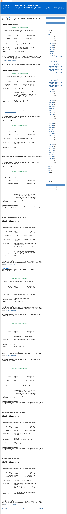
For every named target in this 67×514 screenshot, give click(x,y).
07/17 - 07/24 (51, 110)
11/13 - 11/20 (51, 47)
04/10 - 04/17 (51, 137)
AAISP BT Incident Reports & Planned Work (21, 5)
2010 (49, 176)
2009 (49, 178)
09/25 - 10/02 (51, 91)
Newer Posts (4, 508)
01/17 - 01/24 (51, 160)
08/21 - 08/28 (51, 100)
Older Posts (41, 508)
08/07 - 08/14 (51, 104)
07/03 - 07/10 (51, 114)
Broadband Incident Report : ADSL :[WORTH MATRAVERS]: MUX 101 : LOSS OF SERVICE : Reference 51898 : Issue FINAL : (22, 117)
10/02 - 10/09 (51, 89)
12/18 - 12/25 (51, 38)
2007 (49, 181)
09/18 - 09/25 (51, 93)
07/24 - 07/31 (51, 108)
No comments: (13, 60)
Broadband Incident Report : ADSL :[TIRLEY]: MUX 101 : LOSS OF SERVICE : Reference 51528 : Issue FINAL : (21, 270)
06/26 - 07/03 (51, 116)
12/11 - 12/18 (51, 40)
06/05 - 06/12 (51, 121)
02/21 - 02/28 (51, 150)
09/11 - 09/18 (51, 95)
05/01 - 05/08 (51, 131)
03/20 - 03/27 (51, 142)
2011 (49, 174)
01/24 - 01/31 (51, 158)
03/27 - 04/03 (51, 140)
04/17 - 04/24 (51, 135)
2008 (49, 179)
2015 (49, 166)
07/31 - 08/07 (51, 106)
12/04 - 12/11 (51, 41)
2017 (49, 32)
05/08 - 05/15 (51, 129)
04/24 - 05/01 (51, 133)
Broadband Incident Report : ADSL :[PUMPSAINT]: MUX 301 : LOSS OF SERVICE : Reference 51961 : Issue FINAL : (22, 19)
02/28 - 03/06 (51, 148)
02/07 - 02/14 (51, 154)
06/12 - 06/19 (51, 119)
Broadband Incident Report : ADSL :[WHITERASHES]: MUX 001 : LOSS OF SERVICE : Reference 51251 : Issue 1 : (20, 457)
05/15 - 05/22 (51, 127)
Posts (49, 187)
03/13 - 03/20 (51, 144)
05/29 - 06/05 (51, 123)
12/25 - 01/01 (51, 36)
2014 (49, 168)
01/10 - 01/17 (51, 162)
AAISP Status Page (50, 19)
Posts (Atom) (9, 510)
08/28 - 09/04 (51, 98)
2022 (49, 25)
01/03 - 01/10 (51, 163)
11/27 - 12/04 (51, 43)
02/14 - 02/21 (51, 152)
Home (23, 508)
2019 (49, 28)
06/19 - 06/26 (51, 118)
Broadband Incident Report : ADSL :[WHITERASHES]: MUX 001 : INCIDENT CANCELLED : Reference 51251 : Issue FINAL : (20, 411)
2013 (49, 170)
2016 (49, 34)
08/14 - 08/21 (51, 102)
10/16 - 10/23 (51, 53)
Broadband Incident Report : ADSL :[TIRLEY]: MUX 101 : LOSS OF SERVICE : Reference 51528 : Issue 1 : (21, 360)
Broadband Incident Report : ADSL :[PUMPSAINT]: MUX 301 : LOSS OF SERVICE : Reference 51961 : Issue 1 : (22, 65)
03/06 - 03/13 (51, 146)
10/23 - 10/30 (51, 51)
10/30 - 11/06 (51, 49)
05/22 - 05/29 (51, 125)
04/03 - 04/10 (51, 139)
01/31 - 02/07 (51, 156)
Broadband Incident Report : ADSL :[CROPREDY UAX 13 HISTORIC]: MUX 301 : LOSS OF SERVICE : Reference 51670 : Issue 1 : (21, 216)
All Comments (51, 189)
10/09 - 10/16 (51, 55)
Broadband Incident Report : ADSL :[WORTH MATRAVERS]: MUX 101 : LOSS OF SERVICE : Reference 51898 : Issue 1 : (22, 163)
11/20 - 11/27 (51, 45)
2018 (49, 30)
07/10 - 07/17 (51, 112)
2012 (49, 172)
